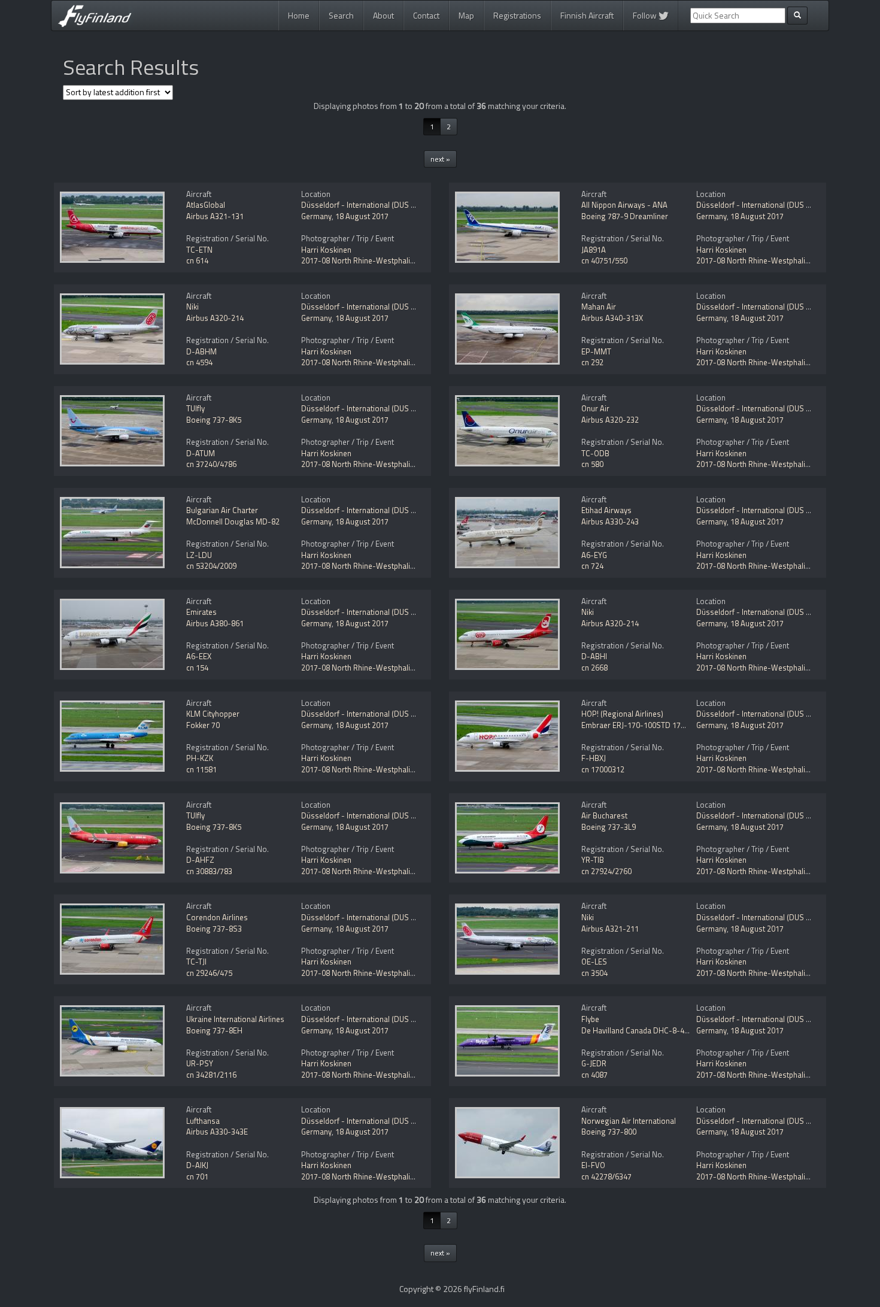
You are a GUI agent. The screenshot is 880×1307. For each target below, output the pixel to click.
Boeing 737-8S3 (214, 929)
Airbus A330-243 (610, 521)
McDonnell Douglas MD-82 (233, 521)
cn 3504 (594, 973)
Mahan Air (598, 307)
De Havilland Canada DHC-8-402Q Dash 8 (652, 1030)
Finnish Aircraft (587, 15)
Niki (192, 307)
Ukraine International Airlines (235, 1019)
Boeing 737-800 (608, 1132)
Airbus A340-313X (612, 318)
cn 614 (197, 260)
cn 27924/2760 (606, 871)
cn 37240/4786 (211, 464)
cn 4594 (199, 362)
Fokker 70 (203, 725)
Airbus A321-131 (215, 216)
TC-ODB (595, 453)
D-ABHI (594, 656)
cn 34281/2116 (211, 1075)
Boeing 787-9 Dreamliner (624, 216)
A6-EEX (198, 656)
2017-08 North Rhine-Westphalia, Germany (374, 260)
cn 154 (197, 668)
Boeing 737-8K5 (213, 420)
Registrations (517, 15)
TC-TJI (196, 962)
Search (341, 15)
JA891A (593, 250)
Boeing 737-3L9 (608, 827)
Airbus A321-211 (610, 929)
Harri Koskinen (326, 250)
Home (298, 15)
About (383, 15)
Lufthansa (203, 1121)
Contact (426, 15)
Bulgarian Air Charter (222, 510)
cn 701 (197, 1176)
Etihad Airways (606, 510)
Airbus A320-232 (610, 420)
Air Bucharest (604, 815)
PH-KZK (199, 758)
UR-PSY (199, 1063)
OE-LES (594, 962)
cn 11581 (201, 769)
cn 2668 (594, 668)
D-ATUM (200, 453)
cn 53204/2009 (211, 566)
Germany (316, 216)
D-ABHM (201, 351)
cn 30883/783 (209, 871)
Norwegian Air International (628, 1121)
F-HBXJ (593, 758)
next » (440, 159)
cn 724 (592, 566)
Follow (646, 15)
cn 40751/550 (604, 260)
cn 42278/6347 (606, 1176)
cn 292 (592, 362)
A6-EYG (594, 555)
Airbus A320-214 (215, 318)
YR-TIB (592, 860)
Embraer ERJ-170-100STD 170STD (640, 725)
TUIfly (195, 408)
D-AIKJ (197, 1165)
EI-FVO (593, 1165)
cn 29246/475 (209, 973)
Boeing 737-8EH (214, 1030)
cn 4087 (594, 1075)
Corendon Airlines (217, 917)
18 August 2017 (362, 216)
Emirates (201, 612)
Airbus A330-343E (217, 1132)
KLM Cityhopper (212, 714)
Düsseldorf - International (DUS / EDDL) (368, 205)
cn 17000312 (602, 769)
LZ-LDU (199, 555)
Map (466, 15)
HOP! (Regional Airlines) (622, 714)
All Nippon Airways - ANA (624, 205)
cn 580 (592, 464)
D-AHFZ (200, 860)
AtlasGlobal (205, 205)
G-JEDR (593, 1063)
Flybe (590, 1019)
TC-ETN (199, 250)
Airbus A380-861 (215, 623)
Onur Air (595, 408)
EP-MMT (596, 351)
